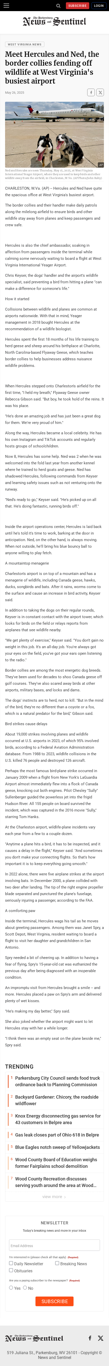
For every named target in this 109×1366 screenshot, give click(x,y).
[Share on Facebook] (91, 92)
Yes (17, 1288)
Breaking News (73, 1263)
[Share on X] (100, 92)
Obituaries (23, 1271)
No (30, 1288)
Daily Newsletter (28, 1263)
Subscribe (77, 6)
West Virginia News (25, 44)
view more (52, 1196)
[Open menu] (6, 5)
